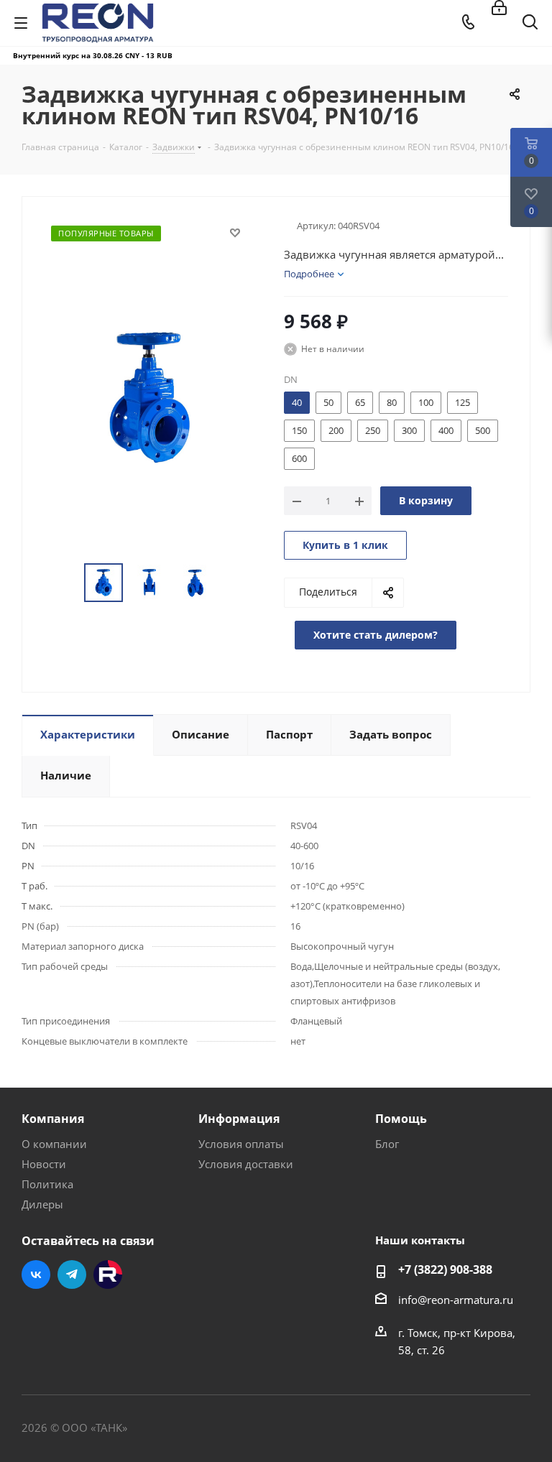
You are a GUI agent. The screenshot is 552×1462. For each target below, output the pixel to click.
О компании (54, 1144)
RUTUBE (107, 1274)
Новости (44, 1164)
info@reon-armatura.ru (455, 1299)
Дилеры (42, 1204)
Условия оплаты (241, 1144)
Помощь (401, 1118)
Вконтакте (36, 1274)
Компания (53, 1118)
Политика (47, 1184)
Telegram (72, 1274)
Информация (239, 1118)
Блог (387, 1144)
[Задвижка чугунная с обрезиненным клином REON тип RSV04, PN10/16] (149, 396)
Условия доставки (245, 1164)
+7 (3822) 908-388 (445, 1269)
